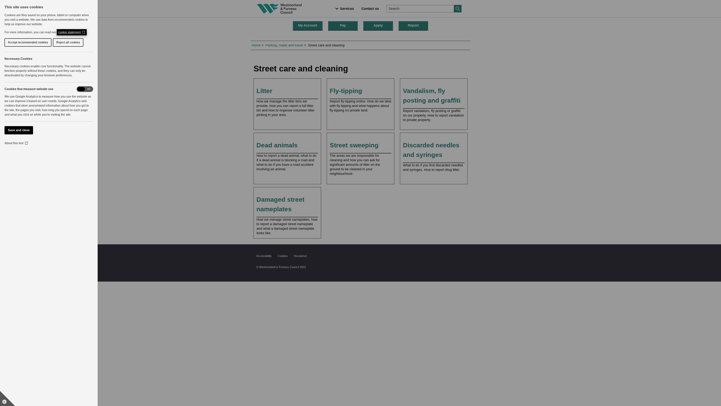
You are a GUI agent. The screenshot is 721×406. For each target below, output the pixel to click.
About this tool (16, 143)
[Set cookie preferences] (7, 398)
